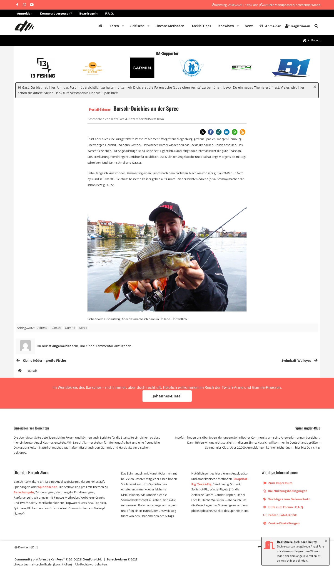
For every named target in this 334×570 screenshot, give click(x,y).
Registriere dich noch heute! (297, 541)
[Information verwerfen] (314, 87)
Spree (83, 328)
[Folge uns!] (17, 4)
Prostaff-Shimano (99, 109)
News (249, 26)
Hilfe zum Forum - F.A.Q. (286, 507)
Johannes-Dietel (167, 396)
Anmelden (24, 13)
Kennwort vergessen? (56, 13)
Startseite (100, 25)
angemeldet (61, 346)
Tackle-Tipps (201, 26)
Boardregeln (88, 13)
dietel (115, 119)
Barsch (56, 328)
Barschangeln (24, 492)
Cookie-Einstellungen (284, 523)
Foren (114, 26)
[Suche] (316, 25)
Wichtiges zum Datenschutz (289, 499)
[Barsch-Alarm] (259, 546)
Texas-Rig (204, 484)
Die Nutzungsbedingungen (287, 491)
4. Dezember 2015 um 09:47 (144, 119)
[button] (123, 25)
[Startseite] (304, 40)
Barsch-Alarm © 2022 (122, 559)
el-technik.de (42, 564)
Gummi (70, 328)
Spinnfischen (47, 487)
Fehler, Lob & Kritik (282, 515)
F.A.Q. (109, 13)
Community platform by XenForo (58, 559)
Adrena (42, 328)
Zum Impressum (280, 483)
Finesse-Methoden (169, 26)
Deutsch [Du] (27, 547)
